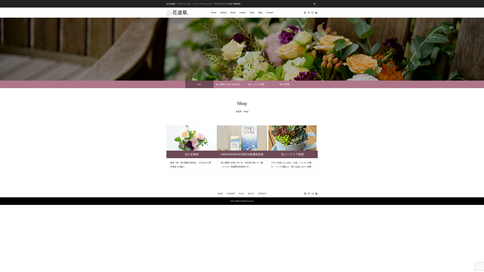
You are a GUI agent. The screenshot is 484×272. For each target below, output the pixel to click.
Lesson (242, 12)
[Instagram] (305, 13)
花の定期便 (285, 84)
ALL (199, 84)
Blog (260, 12)
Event (233, 12)
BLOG (241, 194)
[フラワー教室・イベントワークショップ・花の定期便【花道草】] (177, 12)
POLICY (251, 194)
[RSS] (316, 13)
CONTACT (262, 194)
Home (213, 12)
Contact (269, 12)
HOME (220, 194)
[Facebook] (309, 13)
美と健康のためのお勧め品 (228, 84)
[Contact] (312, 13)
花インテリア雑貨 (256, 84)
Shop (252, 12)
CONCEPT (231, 194)
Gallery (223, 12)
